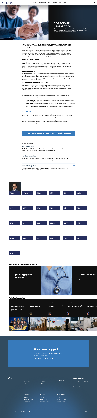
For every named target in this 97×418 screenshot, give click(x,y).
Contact (26, 386)
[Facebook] (79, 387)
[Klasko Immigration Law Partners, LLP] (7, 3)
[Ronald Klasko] (55, 200)
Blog (41, 379)
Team (25, 379)
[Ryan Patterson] (55, 215)
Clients (25, 383)
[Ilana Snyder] (28, 230)
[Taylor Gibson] (55, 185)
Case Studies (43, 378)
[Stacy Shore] (82, 215)
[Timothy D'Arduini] (15, 185)
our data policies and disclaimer (35, 411)
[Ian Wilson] (82, 230)
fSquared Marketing (84, 413)
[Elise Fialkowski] (42, 185)
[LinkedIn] (73, 387)
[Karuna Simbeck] (15, 230)
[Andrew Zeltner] (15, 245)
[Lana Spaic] (42, 230)
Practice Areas (57, 35)
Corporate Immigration (68, 35)
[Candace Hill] (28, 200)
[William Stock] (55, 230)
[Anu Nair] (28, 215)
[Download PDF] (95, 7)
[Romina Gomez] (69, 185)
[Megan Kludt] (69, 200)
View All (34, 264)
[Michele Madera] (15, 215)
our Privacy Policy (46, 411)
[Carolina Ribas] (69, 215)
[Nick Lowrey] (82, 200)
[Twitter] (76, 387)
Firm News (43, 385)
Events (42, 383)
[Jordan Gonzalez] (82, 185)
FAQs (42, 386)
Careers (25, 385)
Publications (43, 381)
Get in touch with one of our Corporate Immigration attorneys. (49, 133)
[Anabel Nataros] (42, 215)
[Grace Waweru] (69, 230)
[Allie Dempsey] (28, 185)
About (25, 378)
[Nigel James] (42, 200)
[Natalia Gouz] (15, 200)
